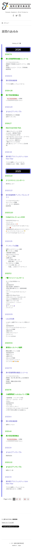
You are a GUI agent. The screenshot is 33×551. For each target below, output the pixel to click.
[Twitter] (16, 15)
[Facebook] (13, 15)
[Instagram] (20, 15)
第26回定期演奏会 (12, 439)
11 (25, 499)
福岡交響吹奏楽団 (19, 543)
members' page (16, 545)
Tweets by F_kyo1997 (8, 522)
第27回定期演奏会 (12, 98)
